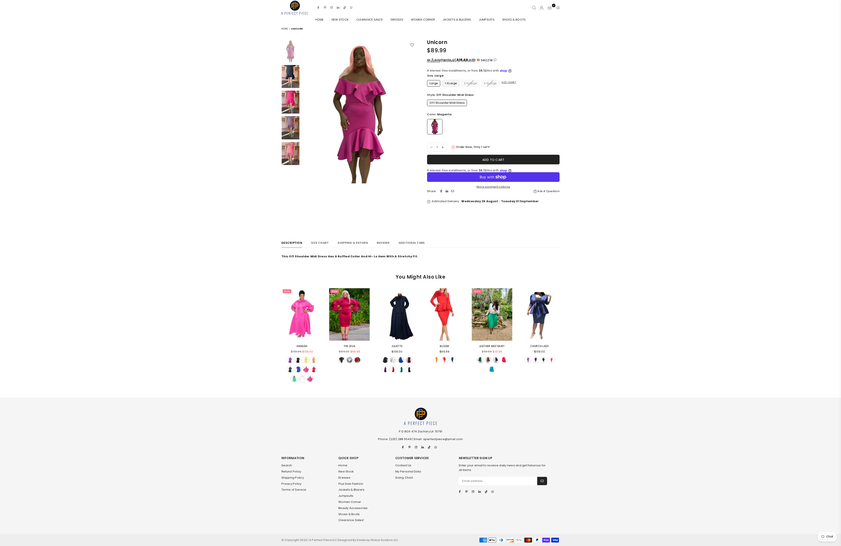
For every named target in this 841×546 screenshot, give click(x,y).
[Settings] (557, 7)
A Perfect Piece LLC (323, 540)
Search (286, 465)
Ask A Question (548, 191)
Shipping (433, 61)
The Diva (349, 346)
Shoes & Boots (514, 20)
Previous (305, 134)
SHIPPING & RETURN (352, 243)
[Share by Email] (453, 191)
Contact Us (403, 465)
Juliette (397, 346)
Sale (287, 291)
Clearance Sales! (369, 20)
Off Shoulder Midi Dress (447, 103)
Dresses (397, 20)
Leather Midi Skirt (492, 346)
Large (433, 83)
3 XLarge (490, 83)
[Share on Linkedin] (447, 191)
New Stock (340, 20)
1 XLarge (451, 83)
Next (413, 134)
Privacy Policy (291, 484)
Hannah (302, 346)
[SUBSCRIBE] (542, 481)
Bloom (444, 346)
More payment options (493, 187)
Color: (439, 114)
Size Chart (509, 82)
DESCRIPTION (291, 243)
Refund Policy (291, 471)
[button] (493, 60)
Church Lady (539, 346)
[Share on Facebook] (441, 191)
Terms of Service (293, 490)
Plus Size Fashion (350, 484)
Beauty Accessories (353, 508)
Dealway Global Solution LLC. (378, 540)
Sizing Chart (404, 478)
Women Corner (423, 20)
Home (319, 20)
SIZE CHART (320, 243)
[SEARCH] (534, 7)
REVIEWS (383, 243)
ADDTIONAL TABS (412, 243)
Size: (435, 76)
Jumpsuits (487, 20)
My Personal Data (408, 471)
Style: (450, 95)
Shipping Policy (292, 478)
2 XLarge (470, 83)
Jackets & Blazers (457, 20)
